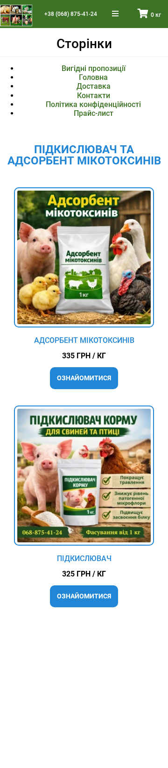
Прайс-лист (93, 113)
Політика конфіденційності (93, 104)
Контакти (93, 95)
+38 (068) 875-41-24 (70, 14)
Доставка (94, 86)
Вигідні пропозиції (94, 68)
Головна (93, 77)
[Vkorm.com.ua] (16, 15)
